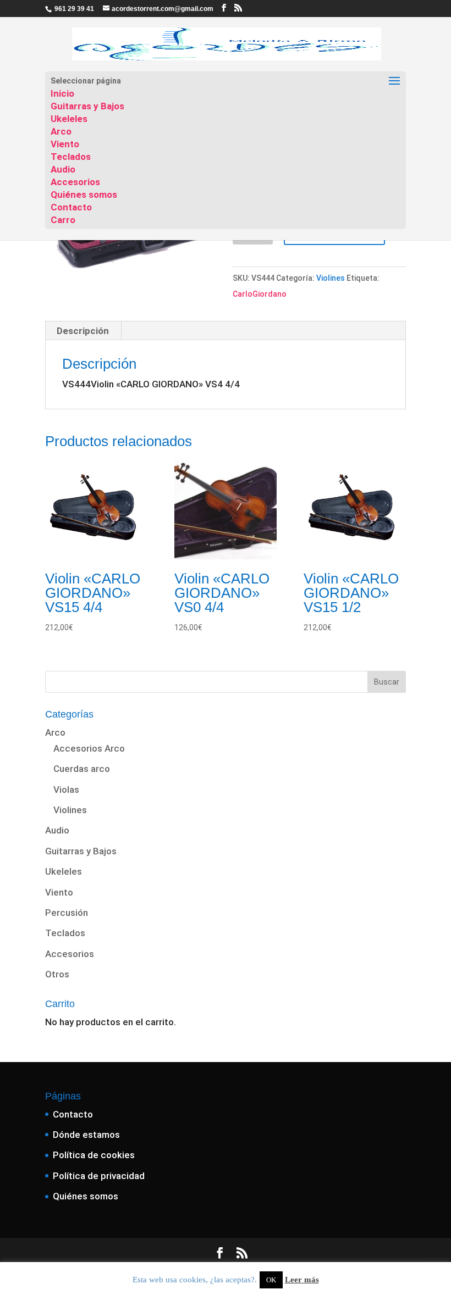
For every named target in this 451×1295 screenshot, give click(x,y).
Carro (63, 219)
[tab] (83, 330)
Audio (63, 169)
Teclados (71, 156)
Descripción (83, 330)
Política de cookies (94, 1154)
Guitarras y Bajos (87, 106)
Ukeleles (69, 118)
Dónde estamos (86, 1134)
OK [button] (271, 1280)
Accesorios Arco (89, 748)
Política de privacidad (99, 1175)
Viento (65, 143)
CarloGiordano (260, 294)
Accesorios (75, 181)
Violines (330, 278)
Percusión (66, 912)
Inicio (62, 93)
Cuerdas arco (81, 768)
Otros (57, 974)
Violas (66, 789)
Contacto (71, 207)
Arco (61, 131)
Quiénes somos (84, 194)
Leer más (302, 1279)
